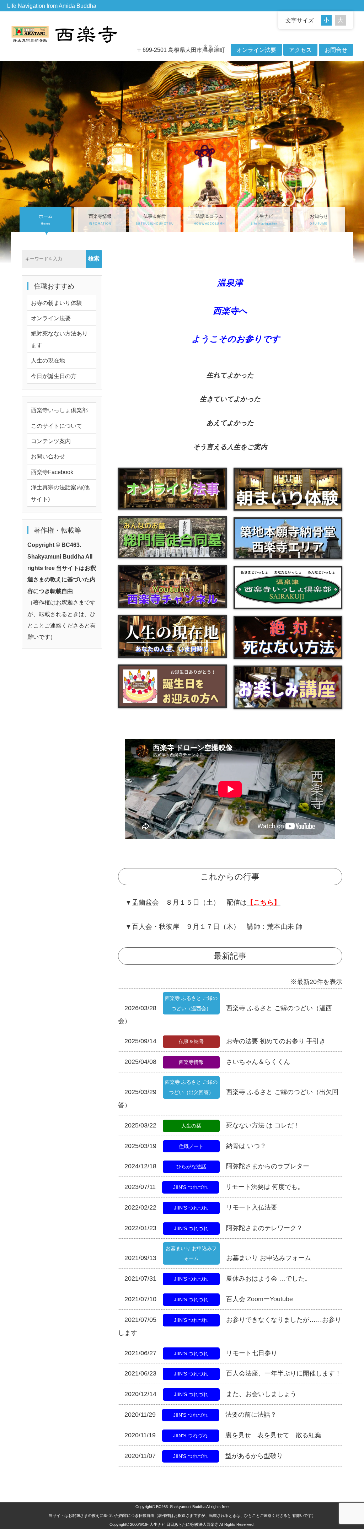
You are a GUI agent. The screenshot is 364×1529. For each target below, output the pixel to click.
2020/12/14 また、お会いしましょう (210, 1394)
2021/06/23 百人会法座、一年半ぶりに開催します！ (232, 1373)
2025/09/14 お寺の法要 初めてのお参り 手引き (225, 1041)
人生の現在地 (48, 360)
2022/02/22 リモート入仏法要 (200, 1207)
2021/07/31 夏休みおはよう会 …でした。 (217, 1278)
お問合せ (336, 50)
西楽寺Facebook (52, 472)
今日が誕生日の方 (53, 376)
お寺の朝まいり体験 (56, 303)
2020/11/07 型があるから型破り (203, 1455)
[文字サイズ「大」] (340, 20)
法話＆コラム (209, 219)
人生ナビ (264, 219)
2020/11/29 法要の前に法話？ (200, 1414)
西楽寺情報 (100, 219)
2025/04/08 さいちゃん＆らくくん (207, 1061)
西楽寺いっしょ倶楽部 (59, 410)
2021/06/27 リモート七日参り (200, 1353)
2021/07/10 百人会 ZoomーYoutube (208, 1299)
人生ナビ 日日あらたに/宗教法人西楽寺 (184, 1524)
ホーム (46, 219)
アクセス (300, 50)
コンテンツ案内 (51, 441)
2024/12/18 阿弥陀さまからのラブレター (216, 1166)
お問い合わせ (48, 456)
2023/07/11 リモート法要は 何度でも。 (214, 1186)
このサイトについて (56, 425)
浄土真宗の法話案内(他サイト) (60, 493)
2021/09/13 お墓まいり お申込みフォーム (217, 1257)
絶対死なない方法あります (59, 339)
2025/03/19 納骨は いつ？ (195, 1146)
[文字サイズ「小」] (328, 20)
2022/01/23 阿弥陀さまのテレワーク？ (213, 1228)
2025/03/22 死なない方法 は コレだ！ (212, 1125)
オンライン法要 (256, 50)
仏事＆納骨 (155, 219)
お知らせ (319, 219)
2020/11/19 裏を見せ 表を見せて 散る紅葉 (222, 1435)
